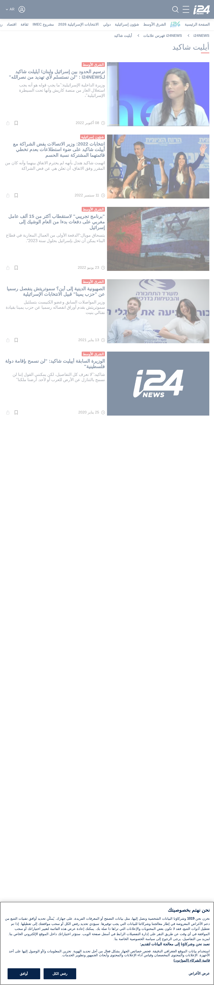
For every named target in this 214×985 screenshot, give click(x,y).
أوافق (24, 974)
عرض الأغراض (199, 973)
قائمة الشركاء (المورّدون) (192, 960)
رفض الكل (59, 974)
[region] (107, 943)
